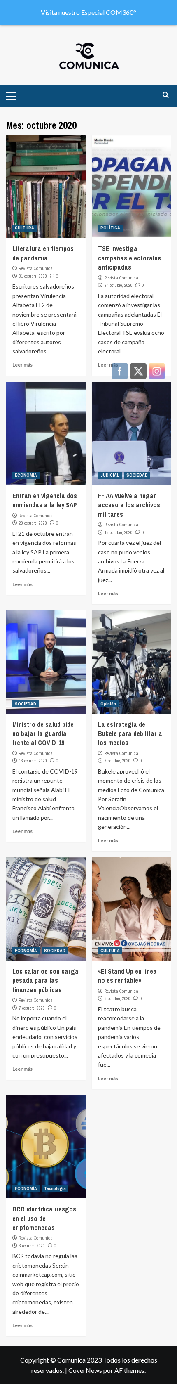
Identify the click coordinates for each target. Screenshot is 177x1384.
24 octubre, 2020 (119, 285)
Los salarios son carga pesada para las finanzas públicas (45, 980)
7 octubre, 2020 (32, 1008)
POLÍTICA (110, 228)
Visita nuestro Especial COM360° (88, 12)
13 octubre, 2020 (33, 761)
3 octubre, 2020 (32, 1246)
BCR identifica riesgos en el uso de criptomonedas (44, 1218)
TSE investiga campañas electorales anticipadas (129, 258)
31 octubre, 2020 (33, 276)
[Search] (166, 95)
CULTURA (24, 228)
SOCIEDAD (25, 704)
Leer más (22, 365)
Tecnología (55, 1188)
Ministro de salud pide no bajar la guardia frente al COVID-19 (43, 734)
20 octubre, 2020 (33, 523)
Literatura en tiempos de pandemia (43, 253)
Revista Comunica (36, 268)
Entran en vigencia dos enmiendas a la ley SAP (44, 500)
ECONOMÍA (26, 475)
